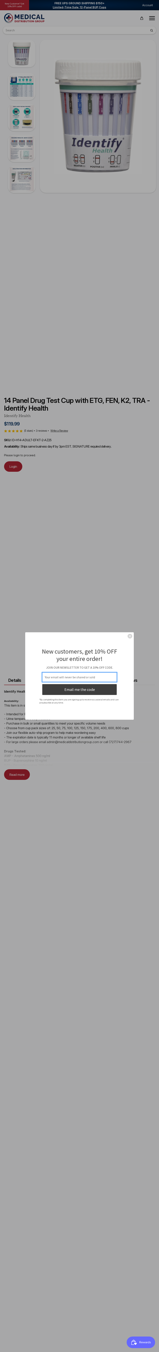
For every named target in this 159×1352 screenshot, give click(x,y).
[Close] (130, 636)
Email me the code (79, 689)
